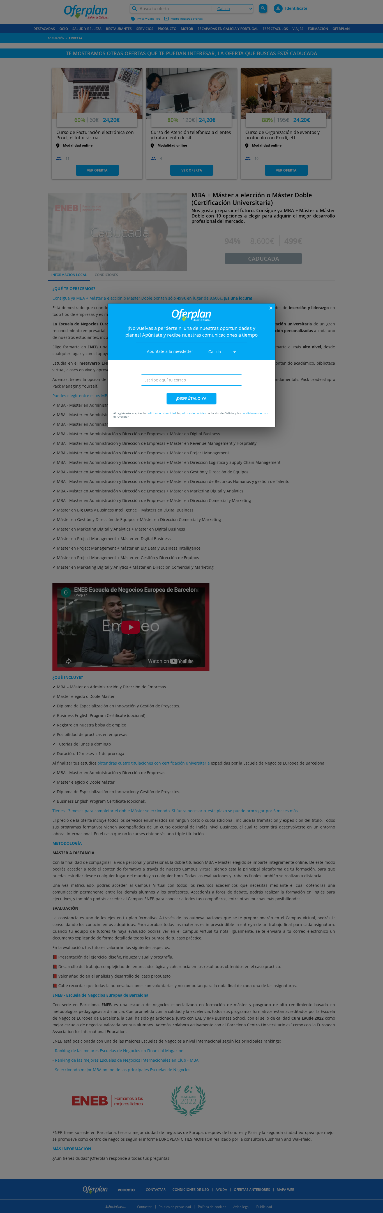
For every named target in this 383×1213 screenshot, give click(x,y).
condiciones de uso (254, 413)
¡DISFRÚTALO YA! (191, 398)
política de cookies (193, 413)
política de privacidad (161, 413)
